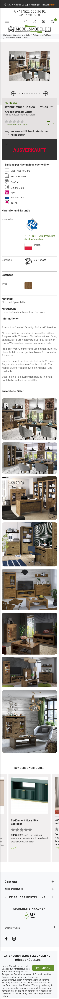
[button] (13, 93)
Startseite (7, 35)
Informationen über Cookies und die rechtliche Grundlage (27, 976)
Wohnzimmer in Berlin (21, 35)
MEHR (52, 5)
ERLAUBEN (43, 968)
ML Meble (11, 102)
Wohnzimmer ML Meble (42, 35)
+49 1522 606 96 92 (31, 12)
